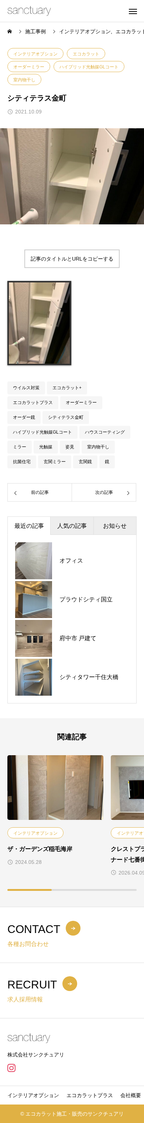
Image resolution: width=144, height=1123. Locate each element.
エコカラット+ (67, 387)
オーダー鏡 (24, 417)
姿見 (69, 446)
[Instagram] (11, 1068)
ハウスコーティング (105, 432)
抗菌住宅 (22, 461)
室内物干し (24, 79)
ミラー (19, 446)
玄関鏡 (85, 461)
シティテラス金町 (65, 417)
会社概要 (130, 1095)
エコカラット (86, 54)
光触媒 (45, 446)
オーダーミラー (28, 66)
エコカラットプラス (33, 402)
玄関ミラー (55, 461)
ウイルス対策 (26, 387)
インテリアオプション (35, 54)
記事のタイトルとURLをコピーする (72, 259)
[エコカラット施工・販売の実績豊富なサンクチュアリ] (29, 11)
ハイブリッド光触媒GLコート (89, 66)
